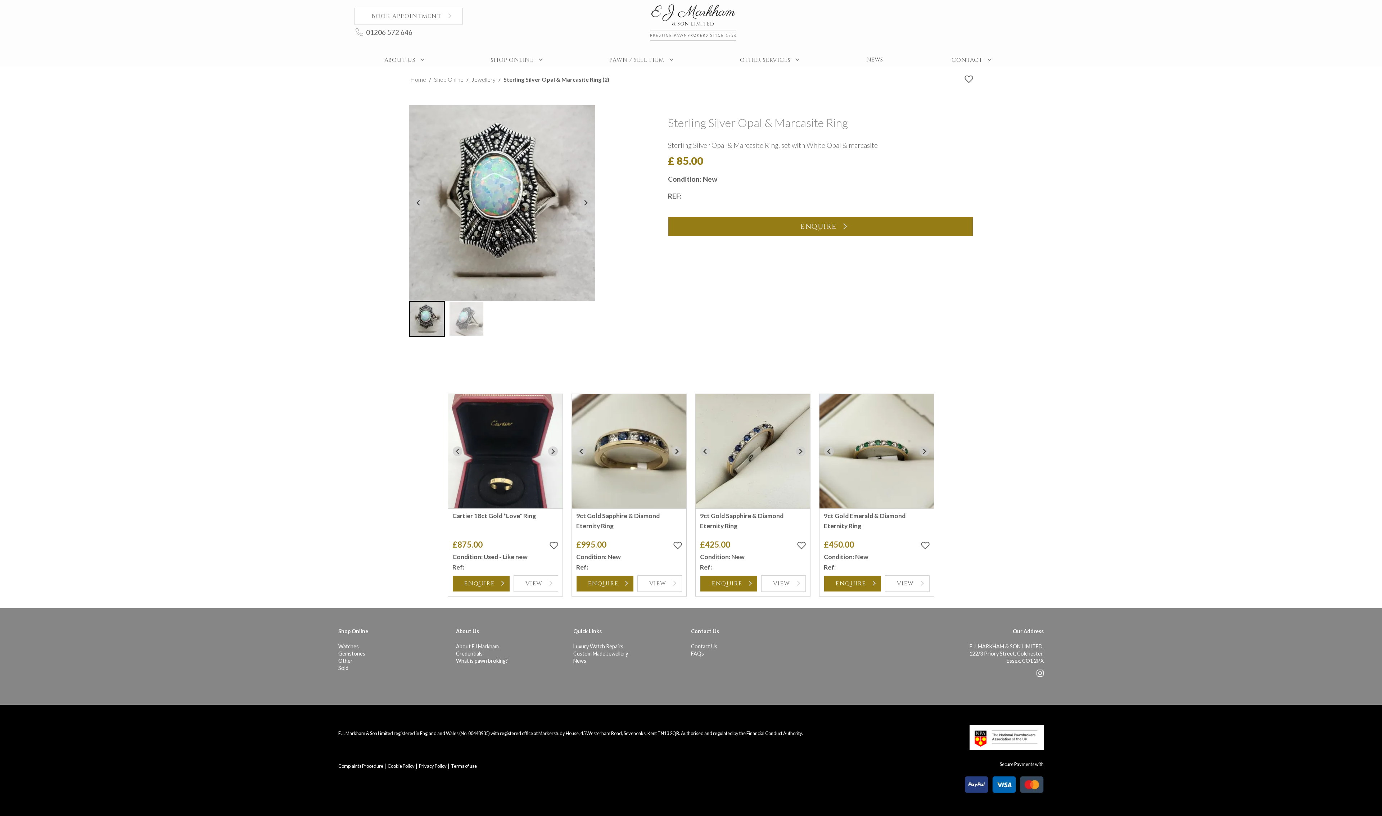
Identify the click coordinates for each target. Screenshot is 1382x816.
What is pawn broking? (482, 661)
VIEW (534, 584)
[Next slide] (586, 203)
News (579, 661)
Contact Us (704, 646)
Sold (343, 668)
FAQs (697, 653)
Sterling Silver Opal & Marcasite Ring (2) (556, 79)
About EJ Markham (477, 646)
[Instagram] (1040, 675)
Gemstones (351, 653)
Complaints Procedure (360, 766)
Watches (348, 646)
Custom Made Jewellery (600, 653)
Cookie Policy (401, 766)
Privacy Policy (433, 766)
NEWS (874, 60)
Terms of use (464, 766)
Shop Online (449, 79)
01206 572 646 (389, 32)
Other (345, 661)
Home (418, 79)
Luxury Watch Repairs (598, 646)
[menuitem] (427, 319)
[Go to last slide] (418, 203)
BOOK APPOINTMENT (407, 16)
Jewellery (483, 79)
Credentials (469, 653)
